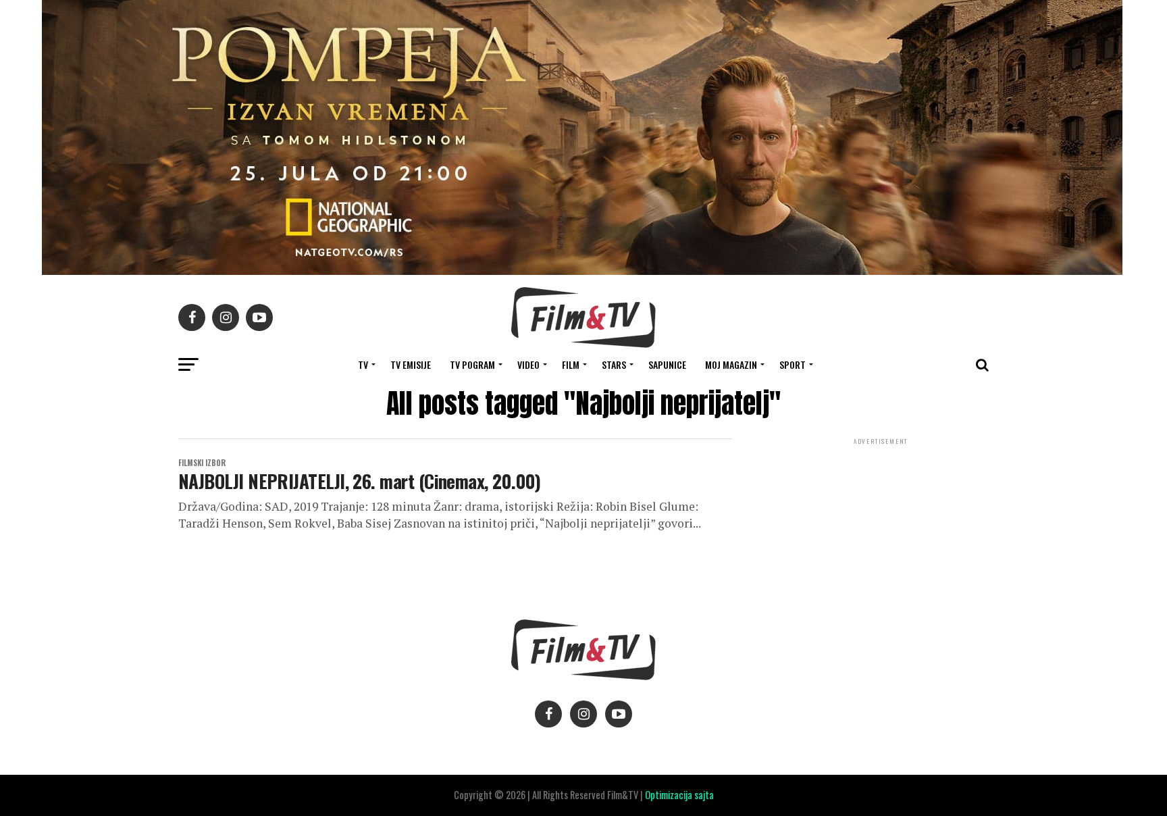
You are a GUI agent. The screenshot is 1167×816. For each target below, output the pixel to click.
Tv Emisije (410, 364)
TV (363, 364)
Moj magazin (731, 364)
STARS (614, 364)
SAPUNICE (667, 364)
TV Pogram (472, 364)
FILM (570, 364)
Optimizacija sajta (679, 795)
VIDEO (528, 364)
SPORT (792, 364)
